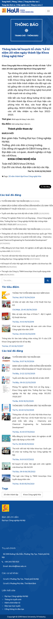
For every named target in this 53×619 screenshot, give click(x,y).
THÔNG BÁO (32, 36)
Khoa (21, 2)
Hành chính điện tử (12, 603)
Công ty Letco (36, 5)
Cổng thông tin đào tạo (14, 609)
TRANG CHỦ (20, 36)
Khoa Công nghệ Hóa (32, 176)
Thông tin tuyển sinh (13, 599)
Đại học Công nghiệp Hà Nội (16, 596)
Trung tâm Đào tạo (31, 2)
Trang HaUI (6, 2)
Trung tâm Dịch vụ (8, 5)
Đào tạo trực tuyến (12, 606)
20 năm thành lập (16, 176)
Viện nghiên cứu (23, 5)
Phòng (14, 2)
